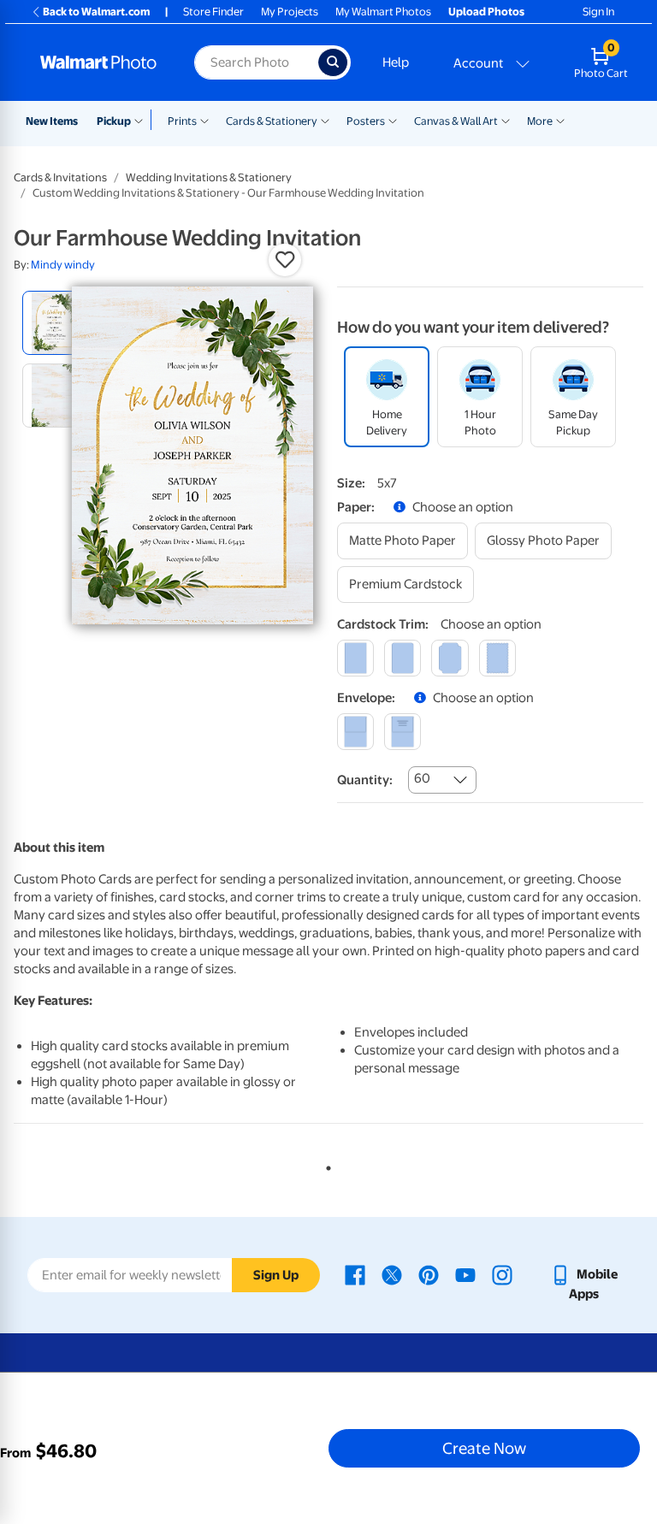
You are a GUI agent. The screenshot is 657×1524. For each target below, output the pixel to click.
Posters (365, 121)
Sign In (598, 11)
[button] (285, 260)
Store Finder (213, 11)
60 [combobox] (422, 778)
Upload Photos (486, 11)
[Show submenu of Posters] (393, 119)
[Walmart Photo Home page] (99, 62)
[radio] (54, 323)
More (540, 121)
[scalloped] (497, 658)
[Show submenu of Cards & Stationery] (325, 119)
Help (395, 62)
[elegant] (449, 658)
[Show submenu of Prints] (204, 119)
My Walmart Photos (383, 11)
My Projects (289, 11)
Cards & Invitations (60, 177)
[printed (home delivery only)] (402, 731)
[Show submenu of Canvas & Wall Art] (505, 119)
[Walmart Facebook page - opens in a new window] (355, 1274)
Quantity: (365, 780)
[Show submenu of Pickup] (142, 119)
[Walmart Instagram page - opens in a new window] (502, 1274)
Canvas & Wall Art (456, 121)
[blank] (355, 731)
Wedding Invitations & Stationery (209, 177)
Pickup (114, 121)
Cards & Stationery (271, 121)
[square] (355, 658)
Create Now (484, 1447)
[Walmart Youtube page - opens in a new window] (465, 1274)
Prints (182, 121)
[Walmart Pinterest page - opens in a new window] (428, 1274)
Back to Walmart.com (96, 11)
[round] (402, 658)
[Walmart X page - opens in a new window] (392, 1274)
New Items (52, 121)
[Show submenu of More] (560, 119)
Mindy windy (63, 264)
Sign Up (276, 1275)
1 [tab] (325, 1164)
